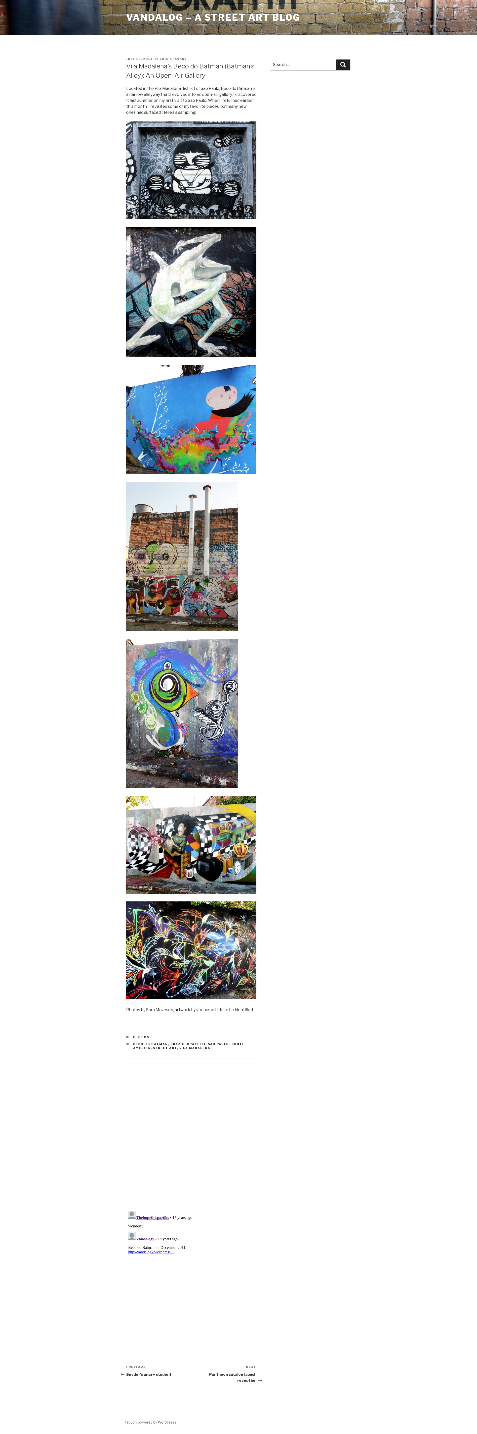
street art (165, 1048)
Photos (141, 1037)
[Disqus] (191, 1128)
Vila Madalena (195, 1048)
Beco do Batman (150, 1044)
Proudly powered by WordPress (151, 1422)
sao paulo (218, 1044)
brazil (177, 1044)
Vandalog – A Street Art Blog (213, 17)
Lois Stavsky (173, 59)
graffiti (196, 1044)
